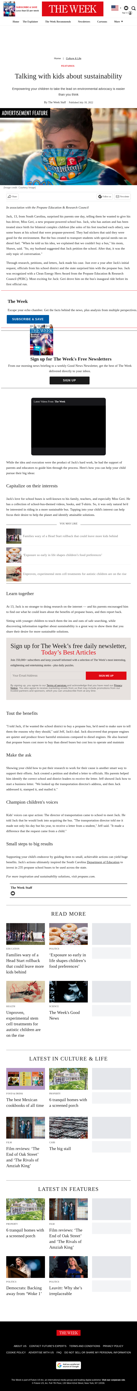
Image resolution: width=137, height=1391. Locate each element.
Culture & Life (73, 58)
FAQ (59, 1352)
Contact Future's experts (47, 1346)
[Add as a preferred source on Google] (68, 1365)
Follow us (107, 196)
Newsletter (124, 196)
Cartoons (102, 21)
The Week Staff (57, 102)
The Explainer (30, 21)
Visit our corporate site (113, 1380)
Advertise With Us (41, 1352)
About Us (20, 1346)
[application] (68, 427)
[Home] (15, 21)
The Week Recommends (58, 21)
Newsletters (84, 21)
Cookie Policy (16, 1352)
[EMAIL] (14, 893)
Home (57, 58)
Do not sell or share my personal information (97, 1352)
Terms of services (57, 685)
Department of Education (103, 862)
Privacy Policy (113, 1346)
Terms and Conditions (84, 1346)
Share (14, 196)
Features (68, 66)
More (117, 21)
